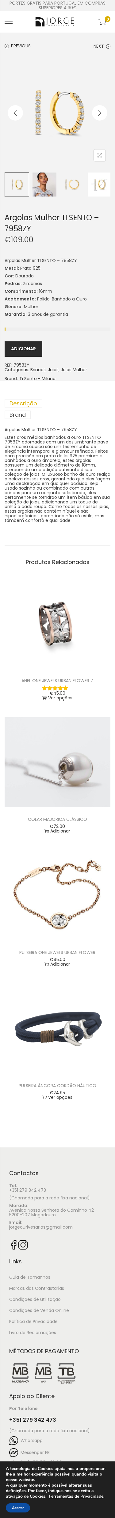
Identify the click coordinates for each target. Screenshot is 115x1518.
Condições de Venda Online (39, 1310)
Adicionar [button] (60, 831)
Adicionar (23, 349)
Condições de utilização (35, 1299)
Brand (18, 415)
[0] (102, 22)
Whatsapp (30, 1440)
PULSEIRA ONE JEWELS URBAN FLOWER (57, 952)
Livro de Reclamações (32, 1332)
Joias (53, 370)
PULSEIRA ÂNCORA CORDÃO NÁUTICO (57, 1086)
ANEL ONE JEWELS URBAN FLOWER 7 (57, 681)
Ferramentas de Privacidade (76, 1496)
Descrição (23, 403)
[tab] (57, 403)
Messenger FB (34, 1452)
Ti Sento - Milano (37, 378)
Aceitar (18, 1507)
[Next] (99, 113)
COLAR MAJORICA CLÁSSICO (57, 819)
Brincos (38, 370)
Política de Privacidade (33, 1321)
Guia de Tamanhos (29, 1277)
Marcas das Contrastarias (36, 1288)
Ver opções (60, 698)
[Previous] (15, 113)
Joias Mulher (74, 370)
